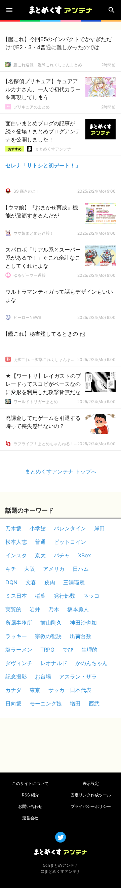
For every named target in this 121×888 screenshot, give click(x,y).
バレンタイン (70, 528)
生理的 (89, 649)
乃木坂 (13, 528)
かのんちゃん (91, 663)
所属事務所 (18, 622)
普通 (40, 541)
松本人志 (16, 541)
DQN (11, 582)
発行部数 (64, 595)
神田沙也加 (83, 622)
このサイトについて (30, 783)
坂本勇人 (78, 609)
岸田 (99, 528)
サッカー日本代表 (69, 690)
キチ (10, 568)
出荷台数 (80, 636)
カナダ (13, 690)
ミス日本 (16, 595)
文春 (31, 582)
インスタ (16, 555)
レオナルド (53, 663)
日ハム (81, 568)
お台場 (43, 676)
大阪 (29, 568)
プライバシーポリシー (91, 806)
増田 (75, 703)
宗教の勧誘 (48, 636)
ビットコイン (70, 541)
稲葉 (40, 595)
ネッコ (91, 595)
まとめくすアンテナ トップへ (60, 471)
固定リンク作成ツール (91, 794)
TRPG (47, 649)
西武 (94, 703)
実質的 (13, 609)
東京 (35, 690)
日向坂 (13, 703)
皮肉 (49, 582)
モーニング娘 (46, 703)
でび (68, 649)
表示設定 (91, 783)
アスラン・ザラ (78, 676)
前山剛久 (51, 622)
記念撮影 (16, 676)
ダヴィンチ (18, 663)
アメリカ (54, 568)
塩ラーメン (18, 649)
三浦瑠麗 (74, 582)
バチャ (62, 555)
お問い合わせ (30, 806)
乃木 (53, 609)
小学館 (38, 528)
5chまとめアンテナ (60, 865)
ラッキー (16, 636)
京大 (40, 555)
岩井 (35, 609)
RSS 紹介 (30, 794)
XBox (84, 555)
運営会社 (30, 817)
